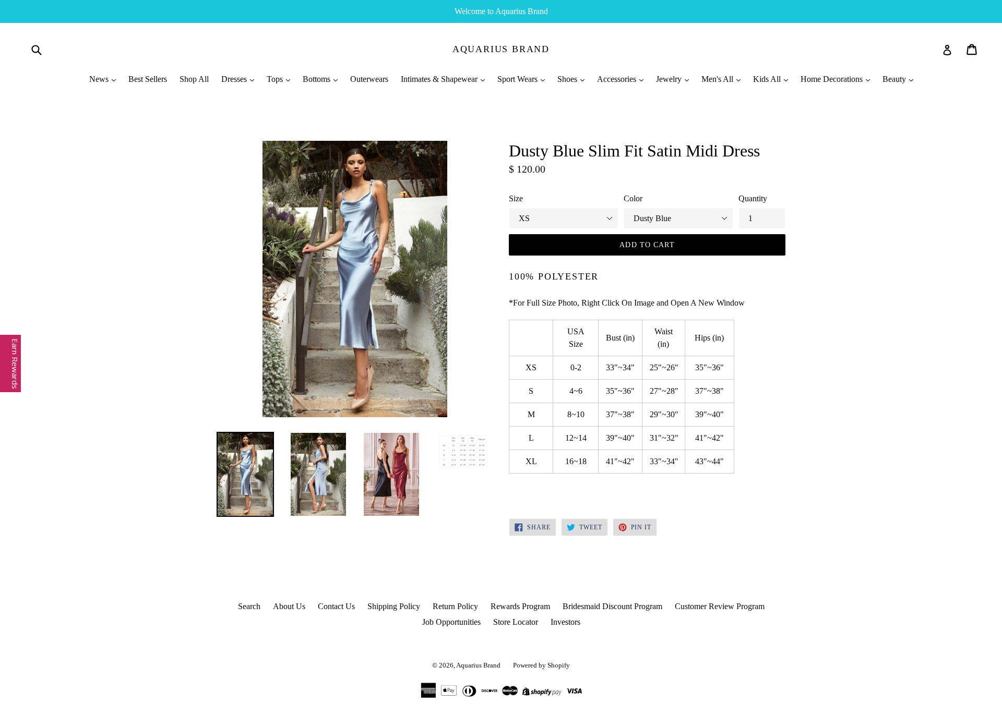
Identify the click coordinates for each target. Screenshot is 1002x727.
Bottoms (317, 79)
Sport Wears (518, 79)
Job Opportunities (451, 621)
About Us (289, 606)
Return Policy (455, 606)
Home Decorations (833, 79)
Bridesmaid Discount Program (612, 606)
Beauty (895, 79)
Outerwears (369, 79)
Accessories (617, 79)
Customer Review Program (720, 606)
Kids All (768, 79)
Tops (276, 79)
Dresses (235, 79)
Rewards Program (520, 606)
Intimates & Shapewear (440, 79)
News (100, 79)
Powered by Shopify (541, 665)
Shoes (568, 79)
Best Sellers (147, 79)
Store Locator (515, 621)
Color (633, 198)
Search (249, 606)
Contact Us (336, 606)
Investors (565, 621)
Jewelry (670, 79)
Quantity (752, 198)
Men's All (718, 79)
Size (516, 198)
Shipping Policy (393, 606)
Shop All (194, 79)
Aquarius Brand (501, 49)
